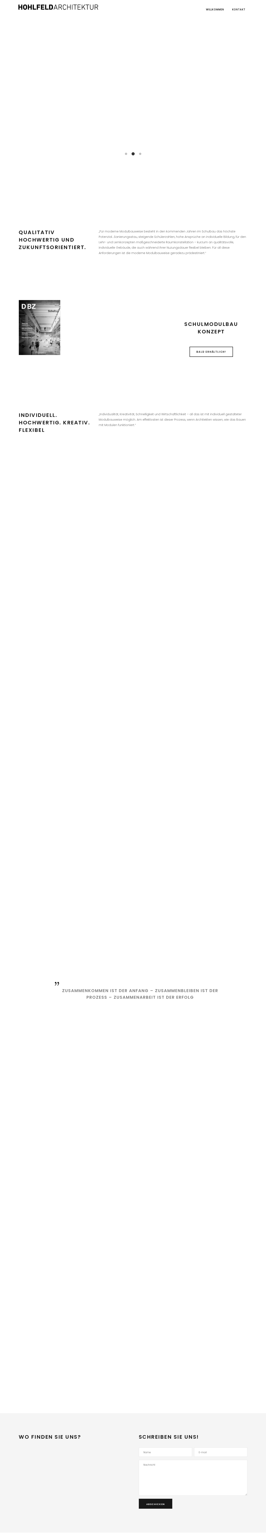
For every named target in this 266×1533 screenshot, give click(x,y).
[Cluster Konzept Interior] (55, 513)
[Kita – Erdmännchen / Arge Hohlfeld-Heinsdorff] (55, 559)
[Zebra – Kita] (134, 559)
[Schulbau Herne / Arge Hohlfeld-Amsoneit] (134, 606)
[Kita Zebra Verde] (55, 606)
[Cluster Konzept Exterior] (134, 513)
